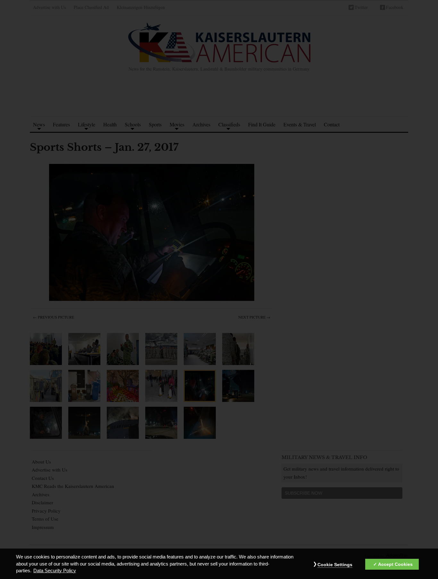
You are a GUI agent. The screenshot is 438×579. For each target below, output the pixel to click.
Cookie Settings (334, 564)
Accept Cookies (395, 564)
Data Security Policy (54, 570)
